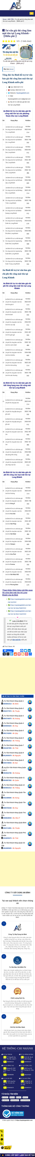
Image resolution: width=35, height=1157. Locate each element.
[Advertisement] (17, 676)
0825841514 (7, 704)
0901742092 (7, 733)
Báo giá (18, 1097)
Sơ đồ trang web (15, 1100)
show (11, 69)
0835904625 (7, 726)
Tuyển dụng (5, 1100)
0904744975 (7, 718)
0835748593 (7, 763)
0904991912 (7, 741)
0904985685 (7, 848)
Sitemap (25, 1097)
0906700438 (7, 808)
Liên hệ (12, 1097)
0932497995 (7, 748)
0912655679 (7, 755)
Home (4, 19)
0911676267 (28, 1074)
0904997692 (7, 780)
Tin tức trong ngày (25, 1100)
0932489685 (7, 798)
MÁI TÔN (11, 19)
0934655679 (7, 838)
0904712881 (7, 828)
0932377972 (7, 711)
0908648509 (7, 818)
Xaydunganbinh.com (22, 93)
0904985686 (10, 1074)
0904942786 (7, 773)
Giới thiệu (5, 1097)
